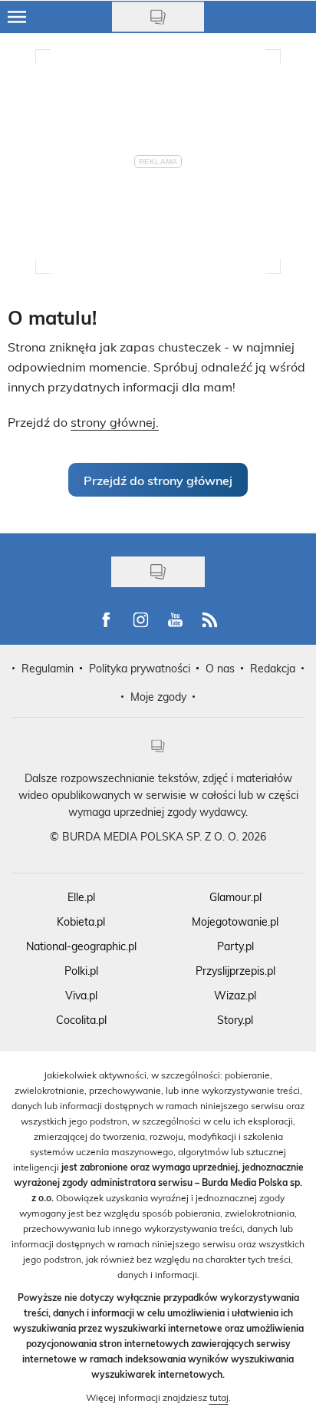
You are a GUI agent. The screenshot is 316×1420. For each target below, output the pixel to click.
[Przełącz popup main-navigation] (17, 17)
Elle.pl (81, 897)
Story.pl (235, 1019)
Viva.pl (81, 995)
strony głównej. (115, 422)
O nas (220, 668)
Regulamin (47, 668)
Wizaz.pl (235, 995)
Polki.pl (81, 970)
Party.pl (235, 946)
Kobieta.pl (81, 921)
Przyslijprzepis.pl (235, 970)
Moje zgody (158, 696)
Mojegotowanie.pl (235, 921)
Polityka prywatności (139, 668)
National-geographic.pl (81, 946)
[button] (158, 479)
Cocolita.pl (81, 1019)
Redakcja (272, 668)
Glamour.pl (235, 897)
